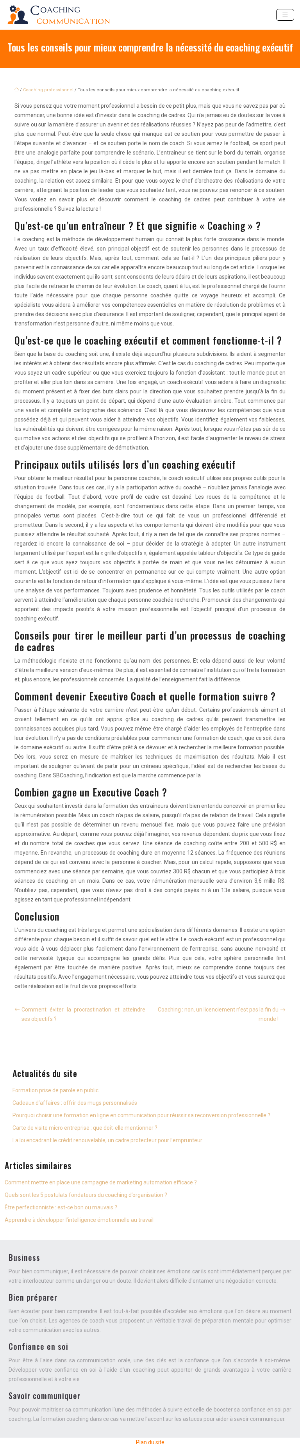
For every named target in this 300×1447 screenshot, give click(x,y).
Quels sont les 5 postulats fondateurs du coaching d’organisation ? (86, 1195)
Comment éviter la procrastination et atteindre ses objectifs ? (83, 1014)
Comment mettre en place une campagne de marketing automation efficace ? (101, 1182)
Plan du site (150, 1442)
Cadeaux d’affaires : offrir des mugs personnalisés (74, 1103)
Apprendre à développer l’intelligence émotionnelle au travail (79, 1220)
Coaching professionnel (48, 89)
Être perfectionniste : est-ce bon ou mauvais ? (61, 1207)
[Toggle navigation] (285, 15)
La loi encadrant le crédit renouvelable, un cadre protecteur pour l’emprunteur (107, 1140)
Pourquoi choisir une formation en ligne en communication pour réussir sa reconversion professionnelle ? (141, 1115)
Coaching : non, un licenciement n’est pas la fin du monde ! (218, 1014)
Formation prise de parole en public (55, 1090)
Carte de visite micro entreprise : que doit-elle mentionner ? (84, 1128)
